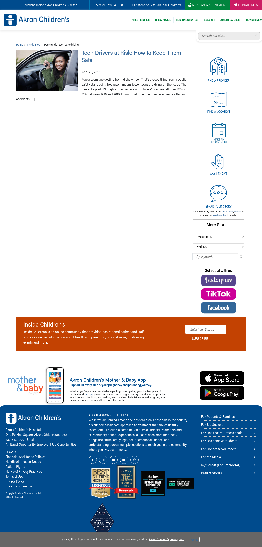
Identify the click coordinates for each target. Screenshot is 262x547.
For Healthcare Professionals (221, 432)
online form (227, 211)
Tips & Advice (163, 19)
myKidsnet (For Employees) (220, 465)
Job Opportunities (64, 444)
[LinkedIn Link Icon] (114, 460)
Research (209, 19)
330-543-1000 (115, 5)
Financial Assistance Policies (25, 456)
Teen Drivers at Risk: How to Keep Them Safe (131, 56)
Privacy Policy (15, 481)
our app (89, 394)
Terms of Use (14, 476)
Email (31, 439)
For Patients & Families (218, 416)
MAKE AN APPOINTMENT (209, 5)
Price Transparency (19, 486)
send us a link (220, 215)
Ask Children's (172, 5)
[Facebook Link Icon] (93, 460)
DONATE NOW (247, 5)
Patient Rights (15, 466)
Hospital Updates (187, 19)
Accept (194, 539)
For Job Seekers (212, 424)
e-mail (237, 211)
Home (19, 44)
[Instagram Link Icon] (103, 460)
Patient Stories (140, 19)
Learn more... (118, 449)
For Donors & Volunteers (218, 448)
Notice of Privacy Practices (24, 471)
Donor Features (230, 19)
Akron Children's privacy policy (167, 539)
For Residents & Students (219, 440)
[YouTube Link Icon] (124, 460)
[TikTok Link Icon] (134, 460)
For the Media (211, 456)
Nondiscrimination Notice (23, 461)
